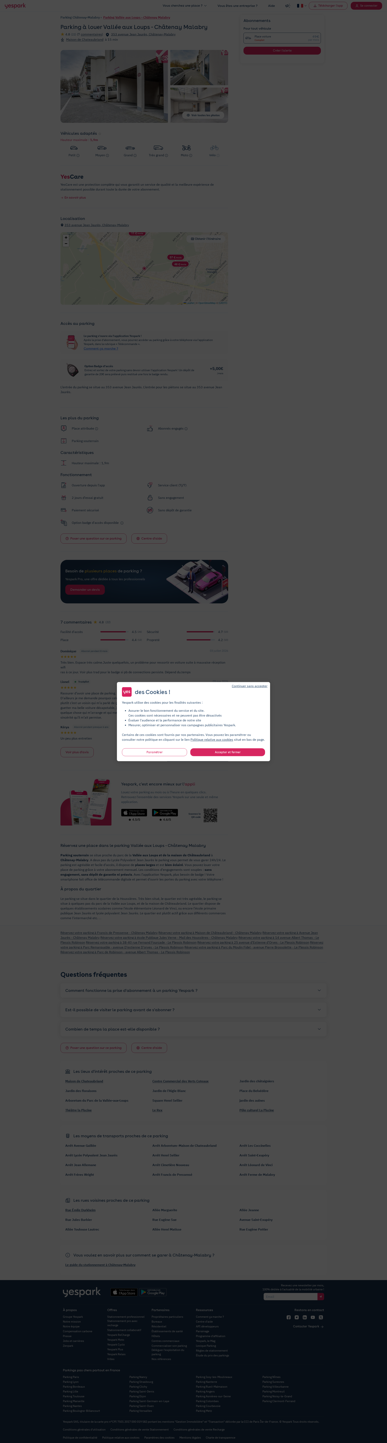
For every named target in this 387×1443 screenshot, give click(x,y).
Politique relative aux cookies (211, 739)
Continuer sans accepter (249, 686)
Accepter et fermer (228, 752)
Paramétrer (155, 752)
